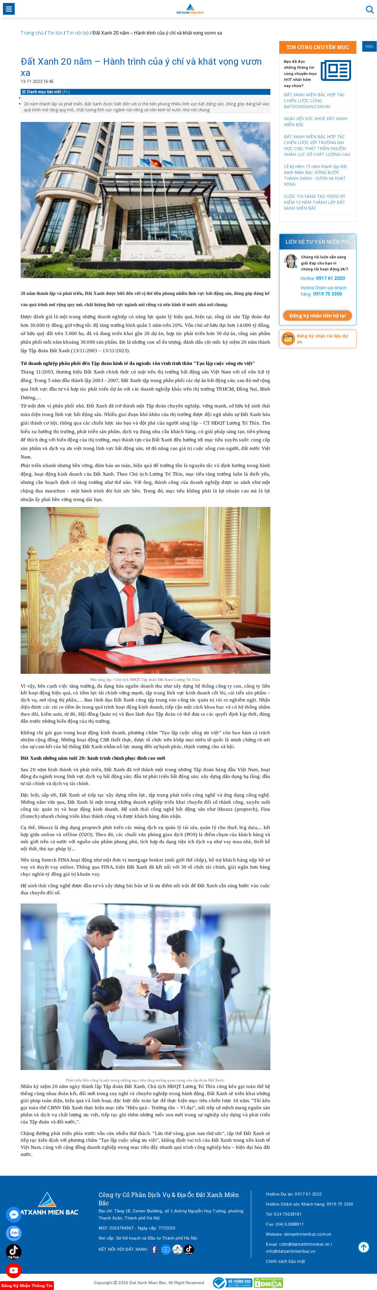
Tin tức (55, 33)
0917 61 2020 (308, 1194)
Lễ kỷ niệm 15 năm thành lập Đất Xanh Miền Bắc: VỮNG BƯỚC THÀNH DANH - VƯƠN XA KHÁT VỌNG (315, 175)
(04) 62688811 (290, 1224)
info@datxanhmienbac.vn (290, 1251)
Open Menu (9, 9)
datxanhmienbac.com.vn (307, 1234)
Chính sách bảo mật (285, 1261)
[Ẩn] (66, 91)
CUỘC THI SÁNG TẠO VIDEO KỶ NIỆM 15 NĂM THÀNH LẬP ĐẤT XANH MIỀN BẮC (314, 202)
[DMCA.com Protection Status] (268, 1282)
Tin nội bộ (77, 33)
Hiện (369, 46)
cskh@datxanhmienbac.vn (304, 1244)
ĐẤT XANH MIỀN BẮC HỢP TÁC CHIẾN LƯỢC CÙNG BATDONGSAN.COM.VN (314, 100)
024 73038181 (288, 1214)
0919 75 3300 (340, 1204)
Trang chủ (32, 33)
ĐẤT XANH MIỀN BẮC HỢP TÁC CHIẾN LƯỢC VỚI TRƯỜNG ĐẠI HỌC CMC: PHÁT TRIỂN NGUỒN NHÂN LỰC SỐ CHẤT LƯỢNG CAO (317, 145)
